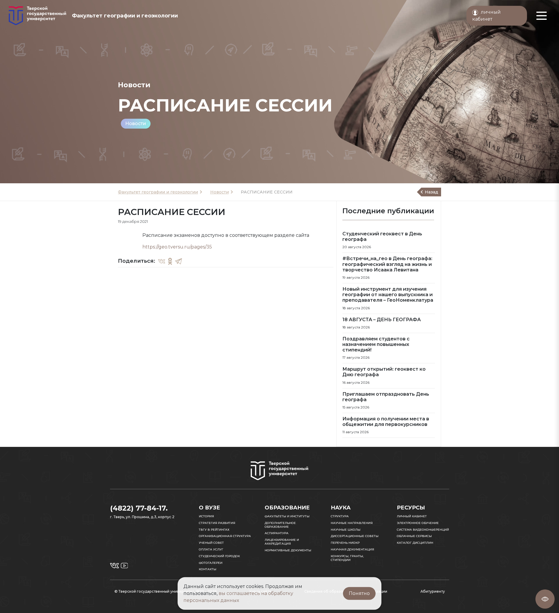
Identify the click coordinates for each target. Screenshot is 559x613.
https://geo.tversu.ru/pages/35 (177, 247)
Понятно (359, 593)
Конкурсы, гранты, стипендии (347, 558)
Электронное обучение (418, 523)
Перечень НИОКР (345, 543)
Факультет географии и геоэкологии (158, 192)
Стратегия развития (217, 523)
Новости (135, 123)
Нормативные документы (288, 550)
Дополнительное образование (280, 525)
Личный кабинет (412, 516)
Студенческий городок (219, 556)
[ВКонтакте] (161, 260)
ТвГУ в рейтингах (214, 530)
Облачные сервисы (414, 536)
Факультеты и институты (287, 516)
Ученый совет (211, 543)
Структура (340, 516)
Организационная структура (225, 536)
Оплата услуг (211, 549)
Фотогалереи (210, 563)
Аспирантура (277, 533)
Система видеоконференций (423, 530)
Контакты (207, 569)
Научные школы (345, 530)
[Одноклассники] (170, 260)
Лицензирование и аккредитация (282, 542)
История (206, 516)
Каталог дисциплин (415, 543)
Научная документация (352, 549)
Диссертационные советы (354, 536)
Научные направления (352, 523)
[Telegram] (178, 260)
